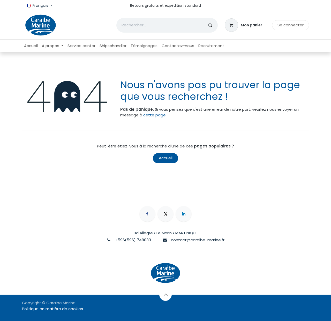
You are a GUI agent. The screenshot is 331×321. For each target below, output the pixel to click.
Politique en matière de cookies (52, 308)
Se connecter (290, 25)
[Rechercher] (210, 25)
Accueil (165, 158)
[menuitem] (31, 46)
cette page (154, 115)
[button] (165, 294)
